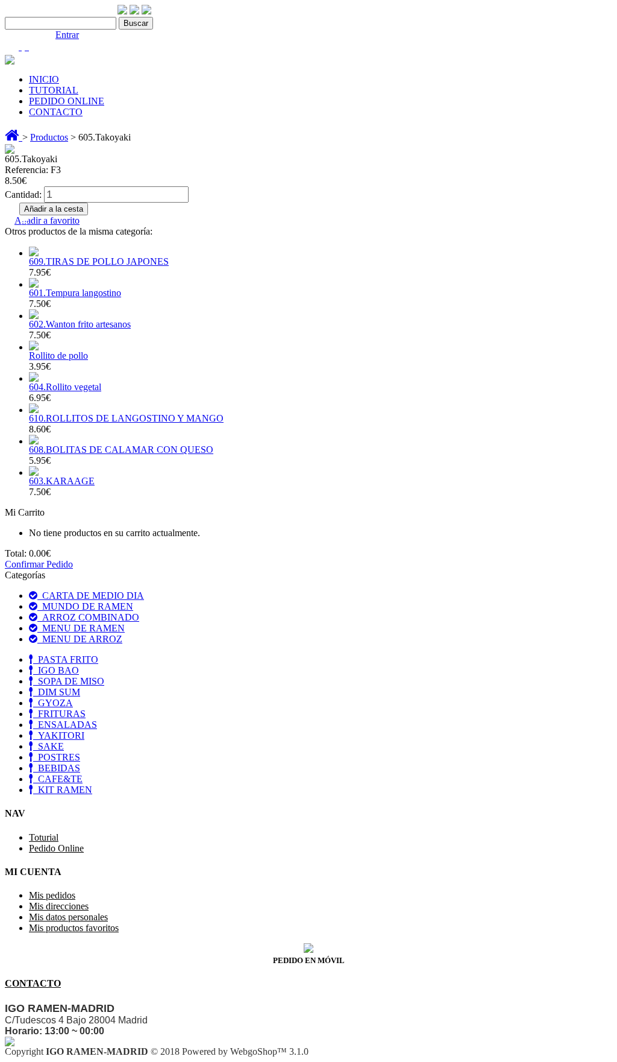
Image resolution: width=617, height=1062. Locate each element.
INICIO (44, 79)
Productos (49, 137)
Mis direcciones (59, 906)
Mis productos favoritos (74, 928)
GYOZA (53, 703)
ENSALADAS (65, 724)
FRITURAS (59, 714)
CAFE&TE (58, 779)
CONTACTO (56, 112)
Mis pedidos (52, 895)
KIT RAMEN (62, 790)
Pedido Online (56, 848)
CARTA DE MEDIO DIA (90, 595)
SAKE (48, 746)
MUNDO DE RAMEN (85, 606)
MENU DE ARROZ (79, 639)
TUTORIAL (53, 90)
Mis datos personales (68, 917)
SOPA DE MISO (68, 681)
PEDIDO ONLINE (66, 101)
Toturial (43, 837)
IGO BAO (56, 670)
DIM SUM (56, 692)
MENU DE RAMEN (81, 628)
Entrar (67, 35)
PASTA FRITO (65, 659)
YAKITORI (58, 735)
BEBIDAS (56, 768)
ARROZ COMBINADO (88, 617)
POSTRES (56, 757)
